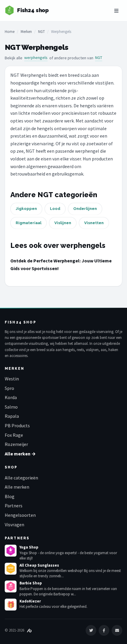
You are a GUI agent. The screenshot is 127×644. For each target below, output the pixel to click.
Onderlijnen (85, 208)
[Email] (117, 630)
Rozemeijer (16, 444)
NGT (41, 31)
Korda (11, 397)
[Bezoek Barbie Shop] (11, 586)
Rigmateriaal (28, 223)
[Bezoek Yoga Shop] (11, 551)
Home (9, 31)
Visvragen (14, 524)
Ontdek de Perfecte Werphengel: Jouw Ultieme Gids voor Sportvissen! (61, 264)
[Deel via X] (91, 630)
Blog (9, 496)
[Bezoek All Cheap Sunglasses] (11, 569)
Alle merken (17, 487)
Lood (55, 208)
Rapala (12, 416)
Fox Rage (14, 435)
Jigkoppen (26, 208)
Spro (9, 388)
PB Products (17, 425)
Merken (26, 31)
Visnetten (94, 223)
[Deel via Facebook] (104, 630)
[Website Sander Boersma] (29, 630)
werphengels (36, 57)
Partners (13, 505)
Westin (12, 379)
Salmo (11, 407)
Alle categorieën (21, 478)
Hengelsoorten (20, 515)
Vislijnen (62, 223)
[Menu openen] (116, 11)
